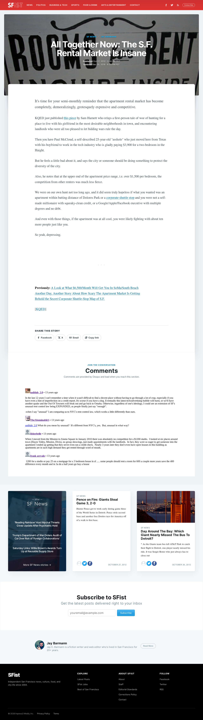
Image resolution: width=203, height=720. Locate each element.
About (122, 679)
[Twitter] (172, 5)
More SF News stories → (37, 564)
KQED (40, 309)
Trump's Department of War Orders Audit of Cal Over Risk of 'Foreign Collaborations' (37, 537)
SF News (91, 37)
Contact (135, 5)
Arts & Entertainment (113, 5)
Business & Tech (58, 5)
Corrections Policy (128, 694)
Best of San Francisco (88, 689)
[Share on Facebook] (90, 563)
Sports (75, 5)
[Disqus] (101, 426)
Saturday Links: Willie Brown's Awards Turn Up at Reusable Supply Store (37, 550)
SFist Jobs (82, 684)
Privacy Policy (43, 713)
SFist (14, 675)
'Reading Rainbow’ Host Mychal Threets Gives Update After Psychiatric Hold (37, 524)
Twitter (163, 684)
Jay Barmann (109, 37)
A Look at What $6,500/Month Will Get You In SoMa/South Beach (94, 287)
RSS (162, 689)
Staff (121, 684)
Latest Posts (83, 679)
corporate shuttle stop (120, 197)
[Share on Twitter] (84, 563)
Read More (148, 646)
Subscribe (188, 5)
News (30, 5)
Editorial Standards (128, 689)
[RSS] (179, 5)
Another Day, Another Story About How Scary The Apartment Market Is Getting (87, 293)
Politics (41, 5)
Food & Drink (90, 5)
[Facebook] (166, 5)
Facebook (164, 679)
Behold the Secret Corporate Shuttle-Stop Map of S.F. (70, 298)
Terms (56, 713)
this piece (70, 118)
